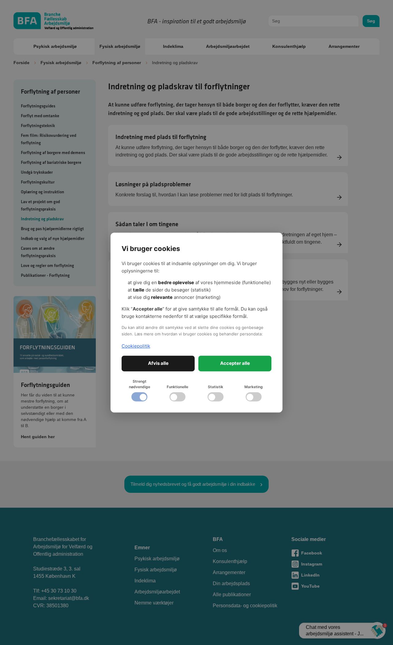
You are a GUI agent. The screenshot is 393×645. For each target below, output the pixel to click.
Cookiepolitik (136, 346)
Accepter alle (235, 363)
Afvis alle (158, 363)
